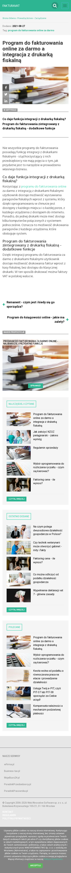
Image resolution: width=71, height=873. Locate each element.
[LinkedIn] (5, 100)
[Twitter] (5, 94)
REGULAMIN (9, 815)
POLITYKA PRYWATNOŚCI (16, 818)
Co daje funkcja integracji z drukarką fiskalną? (34, 119)
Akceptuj (35, 865)
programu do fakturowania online (43, 186)
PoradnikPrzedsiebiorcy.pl (17, 784)
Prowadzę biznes (25, 18)
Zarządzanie (40, 18)
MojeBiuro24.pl (12, 777)
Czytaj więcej (16, 499)
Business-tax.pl (12, 771)
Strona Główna (9, 18)
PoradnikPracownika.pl (16, 791)
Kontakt (7, 812)
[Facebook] (5, 87)
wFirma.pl (9, 764)
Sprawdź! (35, 386)
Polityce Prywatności (53, 859)
